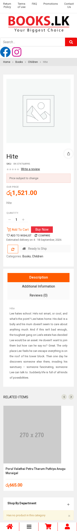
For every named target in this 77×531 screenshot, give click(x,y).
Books (19, 61)
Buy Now (42, 229)
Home (6, 61)
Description (38, 277)
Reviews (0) (38, 295)
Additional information (38, 286)
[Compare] (12, 249)
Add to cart (20, 230)
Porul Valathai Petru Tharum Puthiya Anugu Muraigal (35, 471)
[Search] (71, 42)
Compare (44, 235)
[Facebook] (5, 52)
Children (33, 61)
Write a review (30, 169)
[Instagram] (16, 52)
